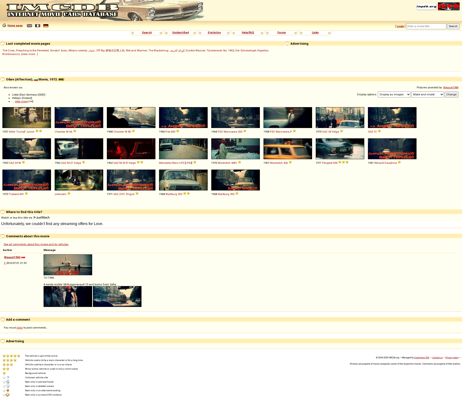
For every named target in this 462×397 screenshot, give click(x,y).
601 (21, 194)
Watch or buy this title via (17, 217)
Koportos (262, 50)
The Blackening (158, 50)
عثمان (91, 50)
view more (21, 101)
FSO (220, 131)
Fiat (168, 131)
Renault (379, 163)
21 (71, 163)
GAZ (324, 131)
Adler (12, 131)
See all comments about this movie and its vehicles (36, 244)
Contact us (437, 357)
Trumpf (21, 131)
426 (285, 163)
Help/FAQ (248, 32)
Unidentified (180, 32)
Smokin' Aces (58, 50)
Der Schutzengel (245, 50)
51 (375, 131)
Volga (335, 131)
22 (123, 163)
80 (129, 131)
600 (173, 131)
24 (329, 131)
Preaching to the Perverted (32, 50)
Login (400, 26)
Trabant (14, 194)
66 (70, 131)
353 (180, 194)
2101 (122, 194)
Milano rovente (78, 50)
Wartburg (171, 194)
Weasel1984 (450, 87)
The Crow (8, 50)
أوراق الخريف (177, 50)
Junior (30, 131)
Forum (281, 32)
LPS (181, 163)
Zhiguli (130, 194)
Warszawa (230, 131)
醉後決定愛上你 (115, 50)
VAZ (115, 194)
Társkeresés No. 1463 (220, 50)
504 (335, 163)
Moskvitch (224, 163)
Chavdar (60, 131)
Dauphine (391, 163)
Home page (15, 25)
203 (240, 131)
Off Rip (100, 50)
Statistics (214, 32)
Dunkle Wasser (195, 50)
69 (16, 163)
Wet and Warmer (136, 50)
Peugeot (327, 163)
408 (233, 163)
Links (315, 32)
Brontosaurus (11, 54)
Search (147, 32)
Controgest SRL (422, 357)
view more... (29, 54)
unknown (60, 194)
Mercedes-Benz (169, 163)
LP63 (189, 163)
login (20, 327)
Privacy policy (452, 357)
